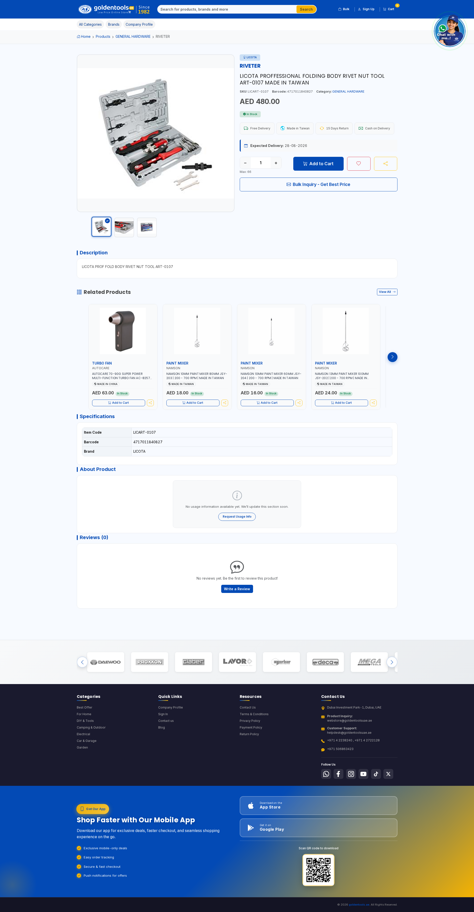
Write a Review (237, 589)
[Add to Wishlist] (359, 164)
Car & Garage (87, 741)
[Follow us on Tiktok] (376, 774)
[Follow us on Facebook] (338, 774)
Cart (392, 8)
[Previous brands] (82, 662)
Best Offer (84, 707)
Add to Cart (321, 163)
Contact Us (248, 707)
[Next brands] (391, 662)
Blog (161, 727)
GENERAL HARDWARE (133, 36)
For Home (84, 714)
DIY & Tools (85, 721)
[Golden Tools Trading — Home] (114, 9)
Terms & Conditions (254, 714)
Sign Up (369, 9)
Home (86, 36)
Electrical (83, 734)
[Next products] (392, 357)
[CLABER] (193, 662)
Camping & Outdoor (91, 727)
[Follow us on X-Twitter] (388, 774)
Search (306, 9)
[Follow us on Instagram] (351, 774)
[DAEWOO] (105, 662)
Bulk (346, 9)
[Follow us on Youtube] (363, 774)
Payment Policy (251, 727)
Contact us (166, 721)
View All (385, 292)
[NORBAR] (281, 662)
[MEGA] (369, 662)
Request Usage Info (237, 516)
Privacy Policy (250, 721)
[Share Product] (385, 164)
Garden (82, 747)
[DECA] (325, 662)
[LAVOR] (237, 662)
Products (103, 36)
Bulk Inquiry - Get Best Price (321, 184)
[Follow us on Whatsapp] (326, 774)
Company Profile (170, 707)
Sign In (163, 714)
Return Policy (249, 734)
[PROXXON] (149, 662)
